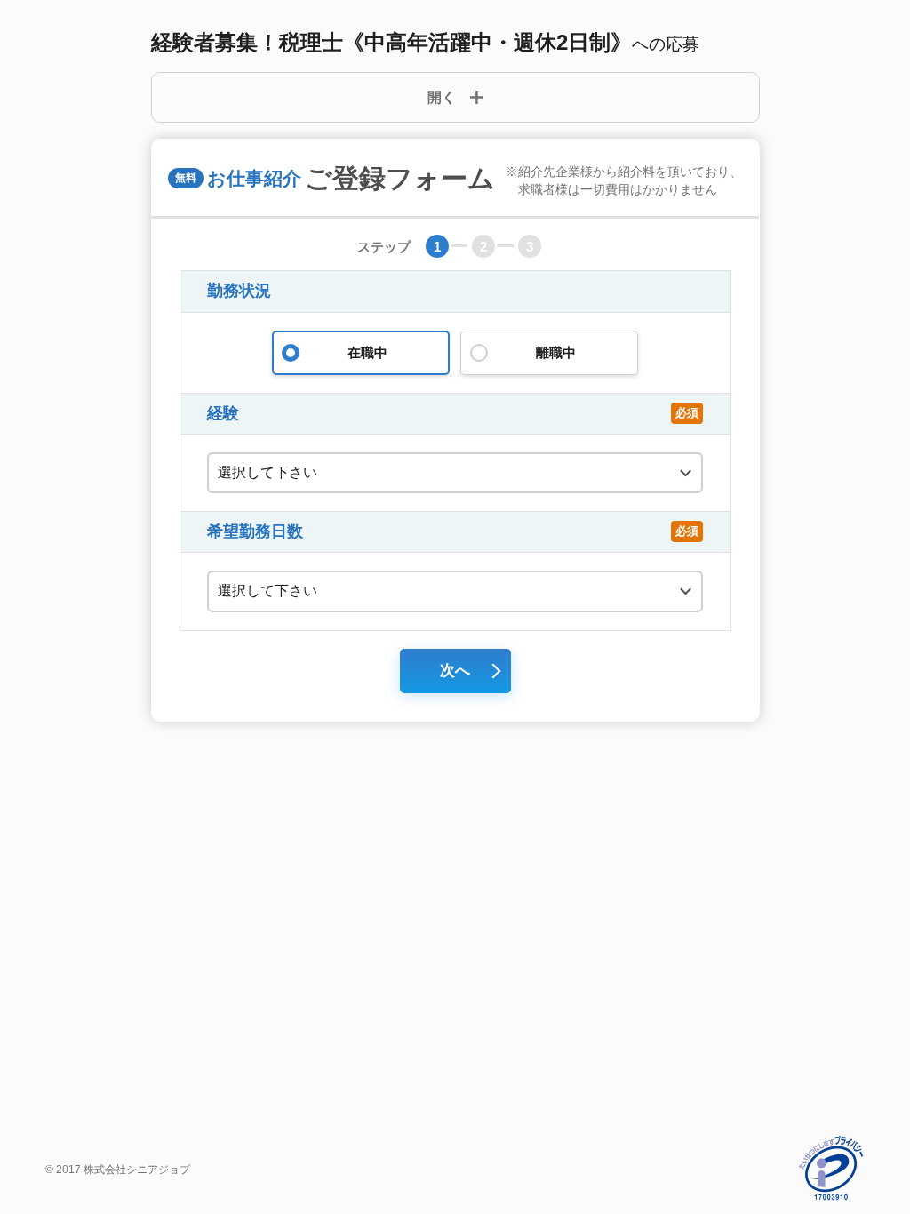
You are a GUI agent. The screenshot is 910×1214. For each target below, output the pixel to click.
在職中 (367, 352)
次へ (455, 670)
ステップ (384, 246)
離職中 (556, 352)
